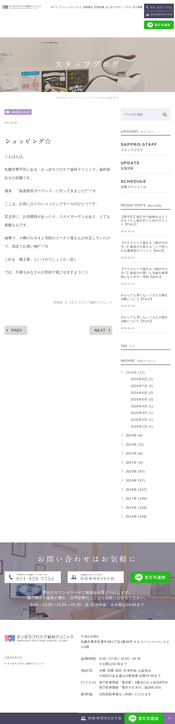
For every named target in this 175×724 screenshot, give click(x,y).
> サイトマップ (13, 657)
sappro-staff (20, 112)
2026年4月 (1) (142, 406)
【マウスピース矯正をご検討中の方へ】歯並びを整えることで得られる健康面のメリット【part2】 (144, 246)
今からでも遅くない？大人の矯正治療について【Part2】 (144, 297)
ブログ (71, 97)
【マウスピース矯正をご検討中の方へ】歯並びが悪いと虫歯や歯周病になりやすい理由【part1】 (144, 272)
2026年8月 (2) (142, 379)
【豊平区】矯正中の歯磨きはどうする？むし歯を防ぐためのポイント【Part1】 (144, 220)
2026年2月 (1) (142, 419)
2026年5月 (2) (142, 399)
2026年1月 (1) (142, 426)
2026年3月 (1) (142, 413)
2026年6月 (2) (142, 393)
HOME (60, 97)
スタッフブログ (87, 97)
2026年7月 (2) (142, 386)
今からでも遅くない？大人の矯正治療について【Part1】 (144, 319)
